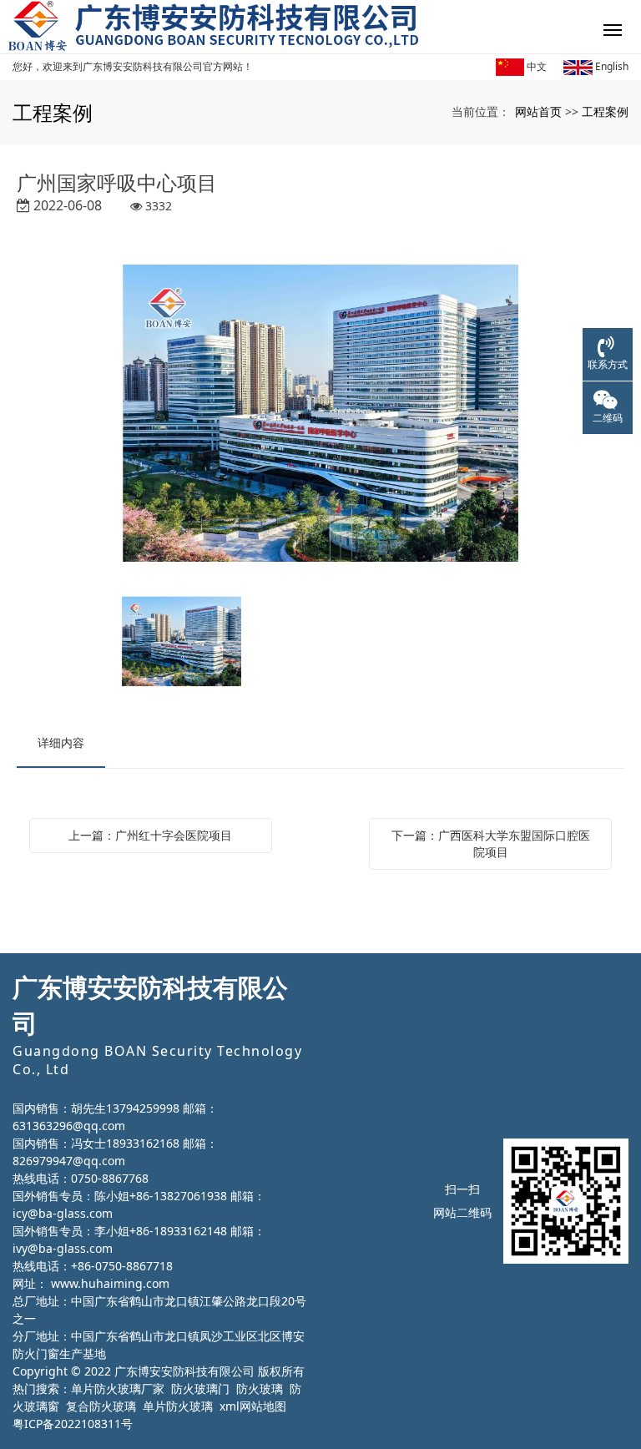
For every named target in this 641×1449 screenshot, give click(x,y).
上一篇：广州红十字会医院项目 (150, 835)
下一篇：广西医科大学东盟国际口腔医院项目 (490, 843)
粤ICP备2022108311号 (73, 1423)
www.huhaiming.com (110, 1283)
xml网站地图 (253, 1406)
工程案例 (605, 111)
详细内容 (61, 742)
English (610, 66)
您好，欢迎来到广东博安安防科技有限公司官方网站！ (133, 66)
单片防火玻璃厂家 (117, 1388)
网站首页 (538, 111)
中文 (535, 66)
